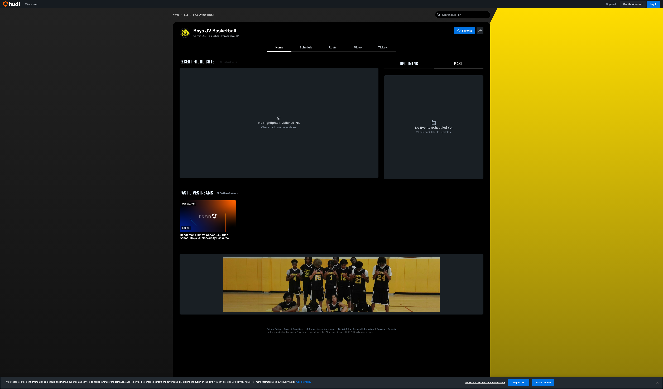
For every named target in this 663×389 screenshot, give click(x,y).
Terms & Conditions (293, 329)
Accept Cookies (543, 382)
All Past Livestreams (226, 193)
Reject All (518, 382)
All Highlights (227, 62)
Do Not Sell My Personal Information (356, 329)
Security (392, 329)
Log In (653, 4)
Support (611, 4)
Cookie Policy (303, 382)
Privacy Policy (274, 329)
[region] (331, 383)
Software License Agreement (320, 329)
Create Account (633, 4)
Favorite (467, 30)
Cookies (381, 329)
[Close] (657, 382)
